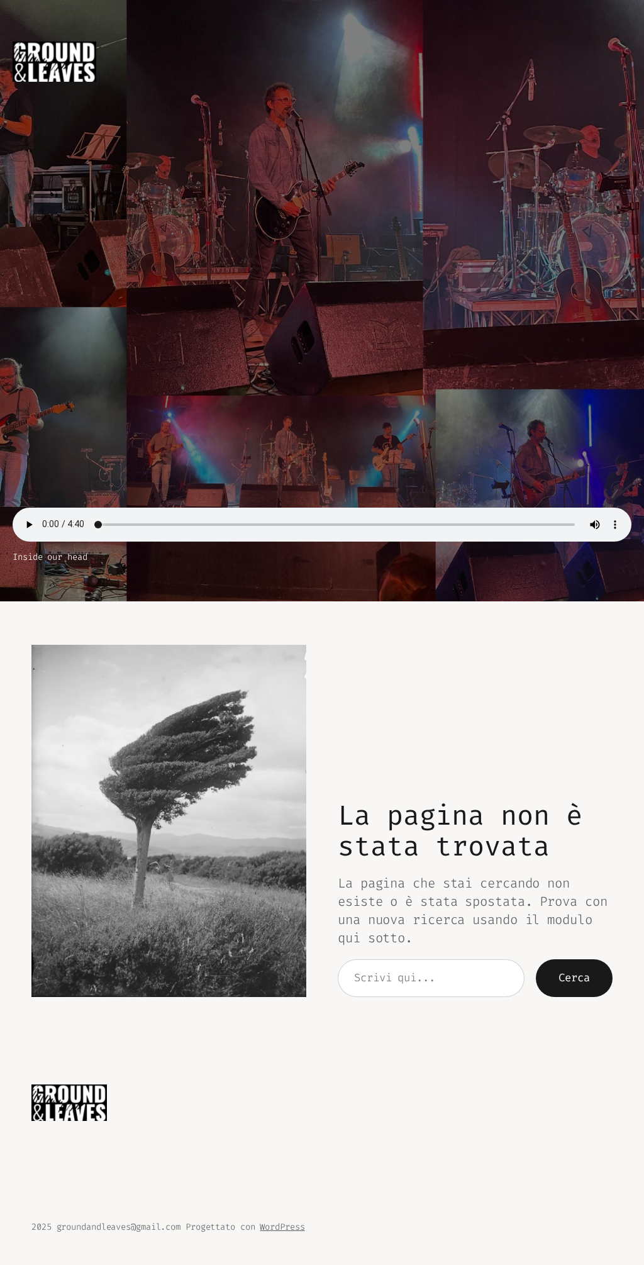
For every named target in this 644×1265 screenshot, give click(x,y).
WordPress (282, 1227)
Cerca (574, 978)
